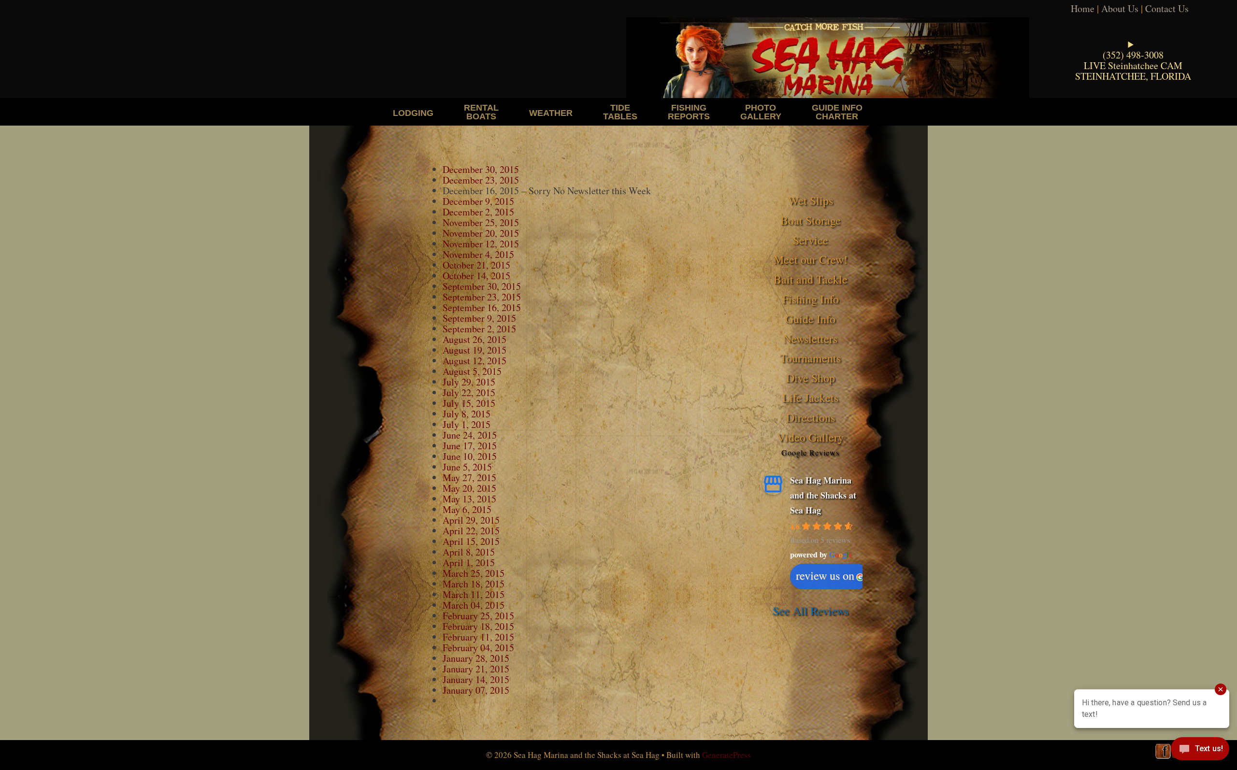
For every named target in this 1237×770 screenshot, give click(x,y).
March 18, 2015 (473, 583)
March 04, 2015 (473, 605)
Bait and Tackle (811, 279)
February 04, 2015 (478, 647)
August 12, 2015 (474, 360)
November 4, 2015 (478, 254)
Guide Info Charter (837, 112)
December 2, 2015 (478, 211)
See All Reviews (811, 610)
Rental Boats (481, 112)
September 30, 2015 (482, 286)
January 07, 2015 (476, 690)
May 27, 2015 (469, 477)
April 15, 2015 (471, 541)
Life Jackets (810, 397)
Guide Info (810, 319)
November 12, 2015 (482, 243)
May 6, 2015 (467, 509)
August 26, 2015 (474, 339)
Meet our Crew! (811, 259)
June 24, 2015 (470, 435)
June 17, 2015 (470, 445)
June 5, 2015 (467, 466)
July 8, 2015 (466, 413)
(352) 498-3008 (1133, 54)
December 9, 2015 (478, 201)
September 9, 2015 (479, 318)
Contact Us (1167, 8)
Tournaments (810, 358)
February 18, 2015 (478, 626)
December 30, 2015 (481, 169)
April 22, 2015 (471, 530)
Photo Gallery (760, 112)
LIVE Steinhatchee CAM (1133, 65)
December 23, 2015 (481, 179)
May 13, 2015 (469, 498)
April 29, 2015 (471, 520)
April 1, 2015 (469, 562)
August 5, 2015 (472, 371)
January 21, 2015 (476, 668)
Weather (551, 112)
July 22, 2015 (469, 392)
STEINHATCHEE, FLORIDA (1133, 76)
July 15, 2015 (469, 403)
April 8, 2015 (469, 551)
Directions (810, 417)
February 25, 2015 (478, 615)
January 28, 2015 (476, 658)
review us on (825, 575)
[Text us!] (1200, 750)
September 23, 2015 (482, 296)
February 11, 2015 (478, 636)
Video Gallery (810, 437)
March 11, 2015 (473, 594)
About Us (1119, 8)
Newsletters (810, 338)
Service (810, 240)
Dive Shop (810, 377)
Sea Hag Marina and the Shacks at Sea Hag (823, 495)
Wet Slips (810, 200)
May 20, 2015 (469, 488)
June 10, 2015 (470, 456)
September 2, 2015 (479, 328)
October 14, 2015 (476, 275)
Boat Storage (810, 220)
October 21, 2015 (476, 264)
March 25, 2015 (473, 573)
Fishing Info (810, 299)
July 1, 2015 (466, 424)
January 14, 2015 (476, 679)
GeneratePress (726, 754)
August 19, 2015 (474, 349)
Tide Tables (620, 112)
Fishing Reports (689, 112)
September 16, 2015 (482, 307)
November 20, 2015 (481, 233)
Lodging (413, 112)
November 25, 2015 (481, 222)
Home (1082, 8)
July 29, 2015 (469, 381)
